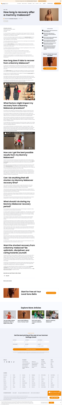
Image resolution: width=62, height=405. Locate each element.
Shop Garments (43, 367)
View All (33, 367)
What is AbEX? (15, 392)
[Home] (4, 3)
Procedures (19, 3)
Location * (39, 344)
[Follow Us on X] (11, 362)
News (51, 363)
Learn (40, 3)
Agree (51, 402)
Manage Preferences (44, 402)
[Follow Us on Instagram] (7, 362)
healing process (8, 70)
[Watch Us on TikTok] (14, 362)
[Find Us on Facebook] (4, 362)
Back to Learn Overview (8, 280)
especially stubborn (28, 37)
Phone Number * (15, 344)
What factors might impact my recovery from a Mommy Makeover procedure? (50, 34)
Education (52, 361)
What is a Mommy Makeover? (35, 392)
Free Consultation (57, 3)
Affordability (30, 3)
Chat (43, 3)
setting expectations (9, 165)
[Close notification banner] (60, 1)
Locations (37, 3)
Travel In (52, 367)
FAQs (51, 364)
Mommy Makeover (11, 43)
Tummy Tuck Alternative (26, 363)
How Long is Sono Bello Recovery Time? (24, 392)
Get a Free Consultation (50, 68)
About (34, 3)
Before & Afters (24, 3)
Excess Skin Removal (25, 364)
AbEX (6, 9)
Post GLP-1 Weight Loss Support (25, 368)
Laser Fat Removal (25, 361)
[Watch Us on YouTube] (9, 362)
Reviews (42, 364)
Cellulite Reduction (34, 364)
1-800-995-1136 (49, 3)
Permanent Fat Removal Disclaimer (7, 399)
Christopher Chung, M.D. (13, 18)
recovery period (30, 73)
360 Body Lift (34, 361)
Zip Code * (27, 344)
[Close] (61, 402)
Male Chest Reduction (35, 363)
